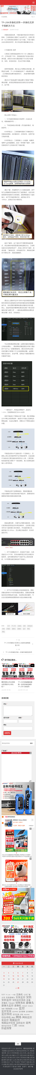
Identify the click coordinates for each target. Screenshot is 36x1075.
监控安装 (7, 1011)
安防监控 (30, 626)
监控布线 (15, 1011)
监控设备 (16, 1014)
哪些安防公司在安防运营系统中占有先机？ (8, 684)
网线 (28, 629)
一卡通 (13, 995)
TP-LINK (14, 626)
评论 (5, 704)
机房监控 (30, 1006)
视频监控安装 (8, 1023)
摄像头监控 (8, 1005)
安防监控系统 (19, 1000)
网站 (5, 725)
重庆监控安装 (6, 1026)
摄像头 (14, 629)
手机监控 (11, 1003)
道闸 (28, 1023)
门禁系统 (21, 1026)
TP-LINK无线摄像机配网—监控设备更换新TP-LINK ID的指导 (25, 684)
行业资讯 (4, 17)
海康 (3, 1009)
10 (4, 976)
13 (18, 976)
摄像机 (19, 629)
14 (23, 976)
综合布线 (6, 1017)
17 (4, 979)
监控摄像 (22, 1011)
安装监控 (20, 997)
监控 (24, 629)
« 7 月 (17, 988)
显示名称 (7, 718)
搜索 (31, 743)
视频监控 (15, 1020)
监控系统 (7, 1014)
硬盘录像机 (27, 1014)
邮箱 (20, 718)
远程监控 (20, 1023)
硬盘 (21, 1014)
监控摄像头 (29, 1011)
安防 (24, 626)
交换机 (19, 626)
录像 (3, 629)
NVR (9, 626)
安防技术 (5, 29)
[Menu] (33, 2)
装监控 (5, 1020)
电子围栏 (15, 1009)
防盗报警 (7, 1028)
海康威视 (8, 1009)
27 (18, 982)
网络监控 (27, 1017)
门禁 (14, 1025)
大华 (3, 998)
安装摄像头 (10, 997)
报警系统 (20, 1003)
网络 (3, 631)
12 (13, 976)
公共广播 (27, 995)
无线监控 (24, 1006)
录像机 (8, 629)
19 (13, 979)
